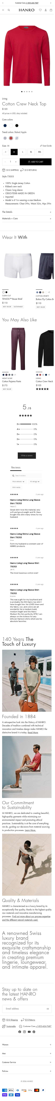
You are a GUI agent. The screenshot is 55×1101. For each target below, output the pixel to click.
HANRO (30, 1081)
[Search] (9, 10)
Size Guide (47, 146)
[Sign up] (47, 1009)
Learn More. (30, 830)
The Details (7, 212)
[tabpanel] (27, 550)
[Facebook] (19, 1031)
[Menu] (3, 10)
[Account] (46, 10)
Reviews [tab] (15, 467)
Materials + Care (10, 219)
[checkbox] (16, 487)
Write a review (27, 455)
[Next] (49, 358)
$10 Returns (31, 170)
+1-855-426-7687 (32, 3)
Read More (33, 733)
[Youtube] (29, 1031)
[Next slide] (51, 3)
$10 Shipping (12, 170)
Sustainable (11, 1026)
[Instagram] (24, 1031)
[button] (27, 424)
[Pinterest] (34, 1031)
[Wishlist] (40, 10)
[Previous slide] (3, 3)
